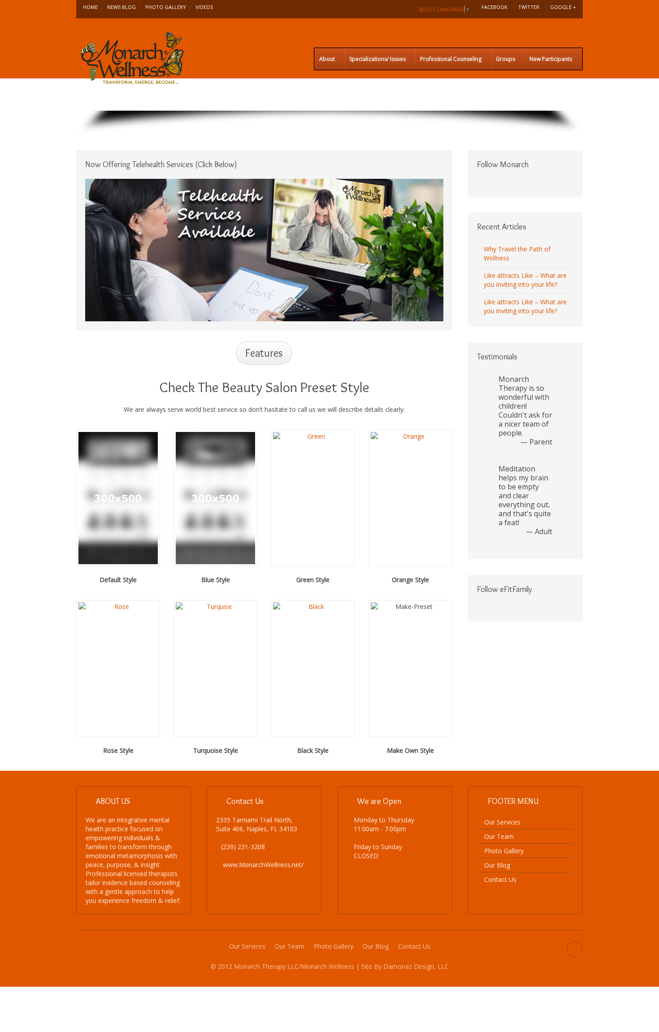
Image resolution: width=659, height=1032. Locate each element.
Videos (204, 7)
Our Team (499, 836)
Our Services (502, 822)
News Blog (121, 7)
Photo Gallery (165, 7)
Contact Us (500, 879)
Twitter (528, 7)
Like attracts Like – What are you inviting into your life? (525, 280)
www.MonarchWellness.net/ (263, 864)
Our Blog (497, 865)
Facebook (494, 7)
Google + (563, 7)
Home (90, 7)
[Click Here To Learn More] (264, 249)
